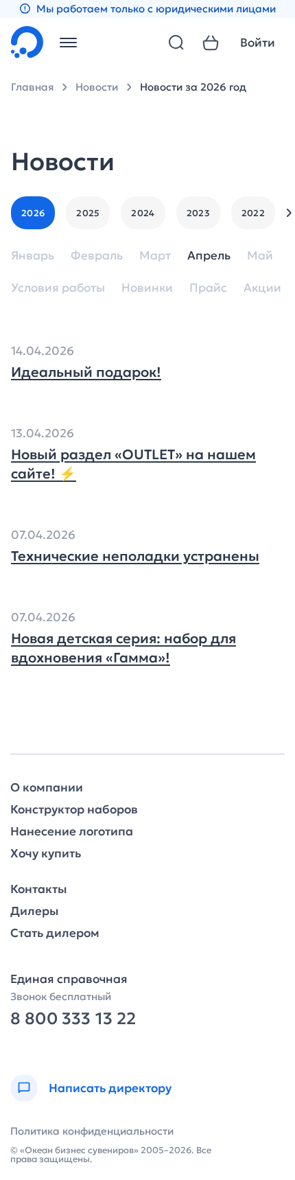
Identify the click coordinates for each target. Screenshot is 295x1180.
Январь (32, 256)
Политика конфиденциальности (92, 1130)
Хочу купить (45, 853)
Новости (96, 86)
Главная (32, 86)
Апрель (209, 256)
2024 (142, 213)
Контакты (38, 889)
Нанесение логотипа (71, 831)
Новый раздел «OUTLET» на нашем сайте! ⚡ (133, 464)
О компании (46, 788)
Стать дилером (54, 933)
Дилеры (34, 911)
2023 (198, 213)
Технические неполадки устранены (135, 556)
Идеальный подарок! (86, 372)
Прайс (208, 288)
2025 (87, 213)
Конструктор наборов (74, 809)
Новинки (147, 288)
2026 (33, 213)
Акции (262, 288)
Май (260, 256)
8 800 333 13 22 (73, 1019)
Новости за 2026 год (193, 86)
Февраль (97, 256)
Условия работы (58, 288)
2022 (253, 213)
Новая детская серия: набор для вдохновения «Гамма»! (123, 648)
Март (155, 256)
